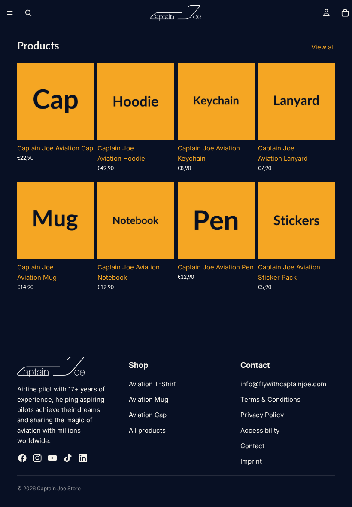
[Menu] (10, 13)
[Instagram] (37, 458)
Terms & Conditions (270, 399)
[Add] (241, 126)
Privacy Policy (262, 415)
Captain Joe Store (59, 488)
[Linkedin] (83, 458)
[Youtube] (52, 458)
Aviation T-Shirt (152, 384)
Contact (252, 446)
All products (147, 430)
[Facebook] (22, 458)
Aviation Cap (148, 415)
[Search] (28, 12)
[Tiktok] (68, 458)
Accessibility (259, 430)
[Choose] (80, 126)
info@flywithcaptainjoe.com (283, 384)
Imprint (251, 461)
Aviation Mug (148, 399)
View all (323, 47)
